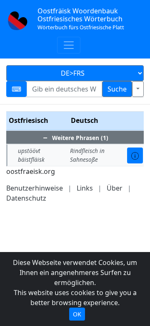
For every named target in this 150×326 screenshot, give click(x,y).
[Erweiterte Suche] (138, 89)
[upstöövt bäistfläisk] (135, 155)
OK (77, 314)
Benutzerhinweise (34, 188)
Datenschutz (26, 198)
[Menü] (68, 45)
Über (114, 188)
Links (85, 188)
